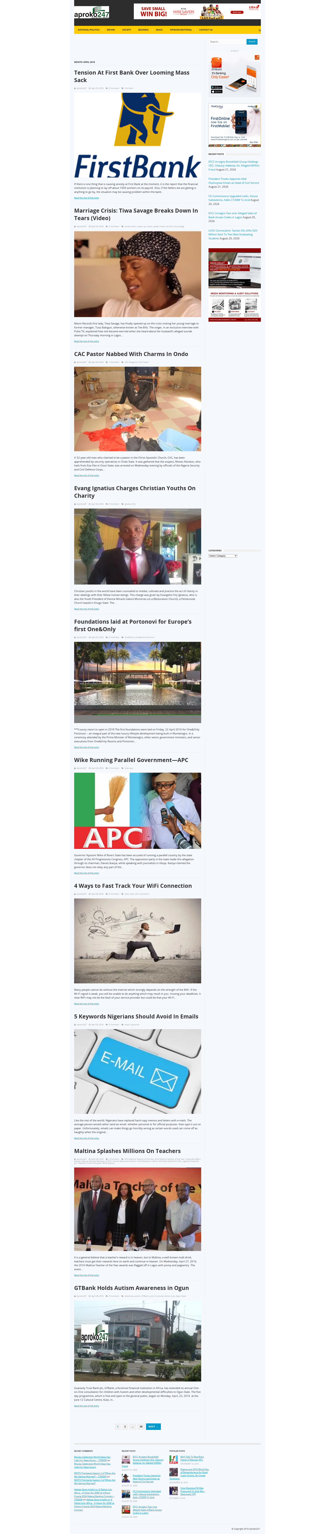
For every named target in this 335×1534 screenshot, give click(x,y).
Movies (111, 29)
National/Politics (88, 29)
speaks (156, 226)
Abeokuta (129, 1296)
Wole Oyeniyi (109, 1163)
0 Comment (114, 88)
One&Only (129, 637)
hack (127, 894)
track (132, 894)
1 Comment (114, 362)
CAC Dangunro (131, 362)
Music (159, 29)
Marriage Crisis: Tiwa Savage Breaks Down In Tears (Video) (136, 214)
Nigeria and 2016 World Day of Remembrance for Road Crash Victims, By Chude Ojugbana (189, 1474)
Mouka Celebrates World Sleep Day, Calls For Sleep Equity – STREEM (92, 1458)
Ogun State (181, 1296)
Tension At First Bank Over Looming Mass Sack (131, 76)
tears (162, 226)
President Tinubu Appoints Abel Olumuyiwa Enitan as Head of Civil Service (147, 1478)
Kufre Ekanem (143, 1161)
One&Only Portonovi (144, 637)
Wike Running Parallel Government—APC (131, 760)
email (127, 1024)
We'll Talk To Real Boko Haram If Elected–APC (192, 1458)
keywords (135, 1024)
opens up (141, 226)
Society (126, 29)
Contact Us (206, 29)
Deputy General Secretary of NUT (96, 1161)
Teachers (82, 1163)
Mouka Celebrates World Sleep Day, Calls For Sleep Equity (92, 1465)
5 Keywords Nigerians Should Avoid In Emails (136, 1016)
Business (143, 29)
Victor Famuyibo (94, 1163)
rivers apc (129, 768)
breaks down (130, 226)
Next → (153, 1426)
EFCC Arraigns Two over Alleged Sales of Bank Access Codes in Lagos (147, 1509)
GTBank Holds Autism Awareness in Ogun (131, 1288)
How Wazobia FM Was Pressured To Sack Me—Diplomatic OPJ (192, 1491)
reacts (149, 226)
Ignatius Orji (130, 504)
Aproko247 (254, 1528)
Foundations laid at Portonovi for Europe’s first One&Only (133, 625)
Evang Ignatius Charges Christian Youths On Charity (135, 491)
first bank (129, 88)
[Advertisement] (235, 381)
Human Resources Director (124, 1161)
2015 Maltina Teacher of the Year (139, 1159)
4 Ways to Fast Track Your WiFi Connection (133, 885)
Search (252, 41)
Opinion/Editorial (181, 29)
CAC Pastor (144, 362)
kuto (173, 1296)
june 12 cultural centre (160, 1296)
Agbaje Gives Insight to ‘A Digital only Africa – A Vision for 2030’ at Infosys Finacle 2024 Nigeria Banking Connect (94, 1504)
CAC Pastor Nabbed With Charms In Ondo (131, 354)
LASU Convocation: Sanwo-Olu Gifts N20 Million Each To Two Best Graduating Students (233, 234)
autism (137, 1296)
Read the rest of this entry (86, 197)
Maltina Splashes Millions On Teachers (127, 1151)
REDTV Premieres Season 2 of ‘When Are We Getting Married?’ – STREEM (94, 1475)
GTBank (145, 1296)
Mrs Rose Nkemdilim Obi (170, 1161)
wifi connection (142, 894)
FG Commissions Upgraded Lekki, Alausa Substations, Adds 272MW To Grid (147, 1494)
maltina (154, 1161)
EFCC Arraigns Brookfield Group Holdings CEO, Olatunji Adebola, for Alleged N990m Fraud (234, 165)
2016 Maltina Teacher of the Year (169, 1159)
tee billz (169, 226)
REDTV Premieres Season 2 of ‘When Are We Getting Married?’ (94, 1481)
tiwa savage (179, 226)
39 (141, 1426)
